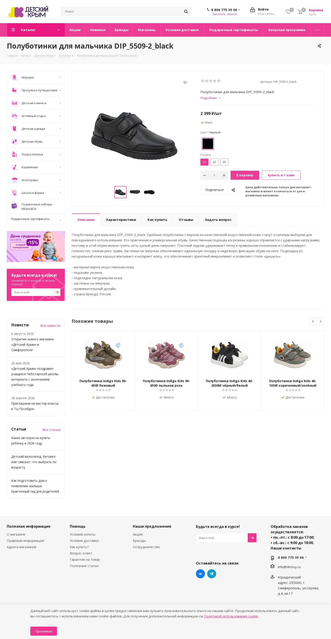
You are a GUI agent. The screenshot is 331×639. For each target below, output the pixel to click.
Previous (313, 321)
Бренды (139, 540)
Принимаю (43, 631)
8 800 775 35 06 (224, 10)
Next (320, 321)
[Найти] (186, 11)
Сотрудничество (146, 547)
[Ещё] (317, 30)
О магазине (16, 534)
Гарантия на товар (85, 559)
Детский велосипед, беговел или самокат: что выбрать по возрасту (34, 461)
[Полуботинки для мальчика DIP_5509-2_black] (135, 134)
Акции (138, 534)
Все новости (50, 325)
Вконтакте (200, 573)
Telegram (211, 573)
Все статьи (51, 429)
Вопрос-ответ (81, 553)
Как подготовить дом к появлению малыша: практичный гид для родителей (35, 485)
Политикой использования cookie (231, 616)
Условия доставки (84, 540)
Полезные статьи (84, 565)
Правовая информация (25, 540)
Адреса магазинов (21, 547)
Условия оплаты (82, 534)
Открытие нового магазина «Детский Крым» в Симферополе (32, 344)
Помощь (78, 526)
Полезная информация (28, 526)
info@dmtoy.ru (289, 567)
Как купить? (79, 547)
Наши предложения (152, 526)
